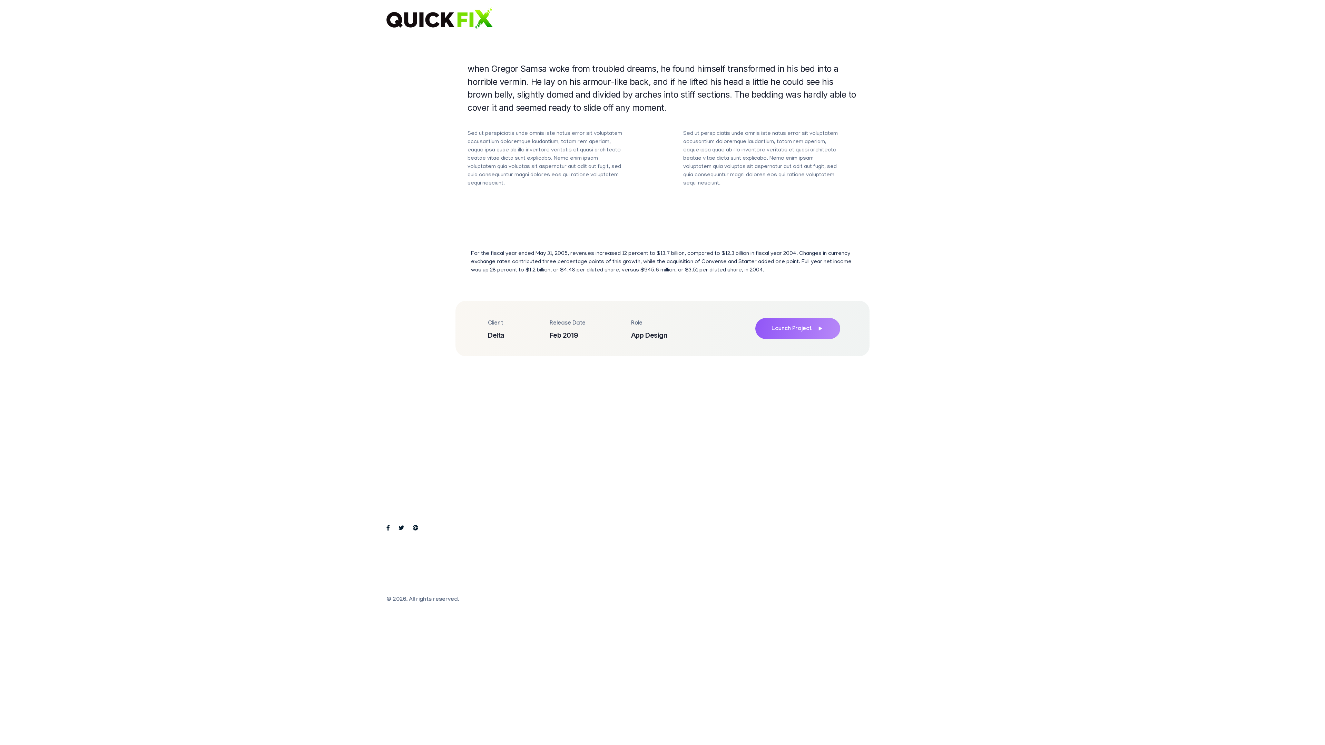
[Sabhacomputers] (439, 18)
